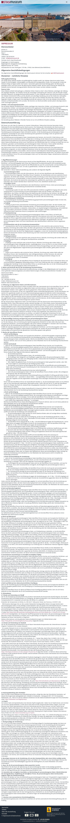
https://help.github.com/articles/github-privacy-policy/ (17, 621)
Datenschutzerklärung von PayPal (24, 713)
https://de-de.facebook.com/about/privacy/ (47, 681)
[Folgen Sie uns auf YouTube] (31, 815)
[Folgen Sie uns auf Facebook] (26, 815)
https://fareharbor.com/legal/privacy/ (16, 699)
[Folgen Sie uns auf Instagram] (36, 815)
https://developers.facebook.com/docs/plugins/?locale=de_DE (19, 652)
